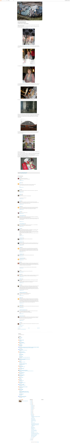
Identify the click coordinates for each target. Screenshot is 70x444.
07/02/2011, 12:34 (21, 290)
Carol (20, 177)
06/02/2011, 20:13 (21, 187)
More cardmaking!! (33, 436)
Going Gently (20, 337)
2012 (31, 403)
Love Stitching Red (21, 375)
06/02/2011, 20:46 (21, 209)
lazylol (20, 211)
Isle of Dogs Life (21, 349)
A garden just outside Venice (22, 292)
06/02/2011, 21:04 (21, 221)
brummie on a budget (21, 384)
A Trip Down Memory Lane (21, 364)
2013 (31, 402)
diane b (20, 274)
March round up (20, 345)
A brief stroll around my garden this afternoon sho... (35, 425)
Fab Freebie (32, 415)
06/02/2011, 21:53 (21, 245)
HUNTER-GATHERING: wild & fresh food (23, 391)
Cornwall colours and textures (22, 359)
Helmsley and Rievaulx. (21, 380)
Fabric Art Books (21, 394)
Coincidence (20, 340)
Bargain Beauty (33, 427)
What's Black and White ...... (34, 435)
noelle (20, 322)
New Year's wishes (21, 387)
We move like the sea (21, 373)
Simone (20, 206)
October (32, 407)
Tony (19, 338)
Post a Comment (20, 326)
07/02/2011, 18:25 (21, 307)
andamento (20, 305)
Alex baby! (32, 426)
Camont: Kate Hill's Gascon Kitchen (23, 370)
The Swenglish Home (21, 368)
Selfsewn (20, 194)
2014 (31, 401)
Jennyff (20, 247)
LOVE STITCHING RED (22, 215)
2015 (31, 400)
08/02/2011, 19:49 (21, 325)
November (32, 406)
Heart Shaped (22, 3)
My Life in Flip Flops (21, 342)
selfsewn (20, 361)
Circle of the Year (21, 377)
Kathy (20, 228)
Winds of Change (21, 389)
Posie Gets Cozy (21, 354)
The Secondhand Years (22, 372)
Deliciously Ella (21, 356)
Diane (20, 189)
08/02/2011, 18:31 (21, 320)
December (32, 405)
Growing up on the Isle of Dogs (22, 396)
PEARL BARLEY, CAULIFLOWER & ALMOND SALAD (24, 357)
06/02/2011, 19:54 (21, 180)
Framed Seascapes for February (22, 352)
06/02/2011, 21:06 (21, 226)
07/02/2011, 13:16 (21, 295)
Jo (19, 270)
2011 (31, 404)
